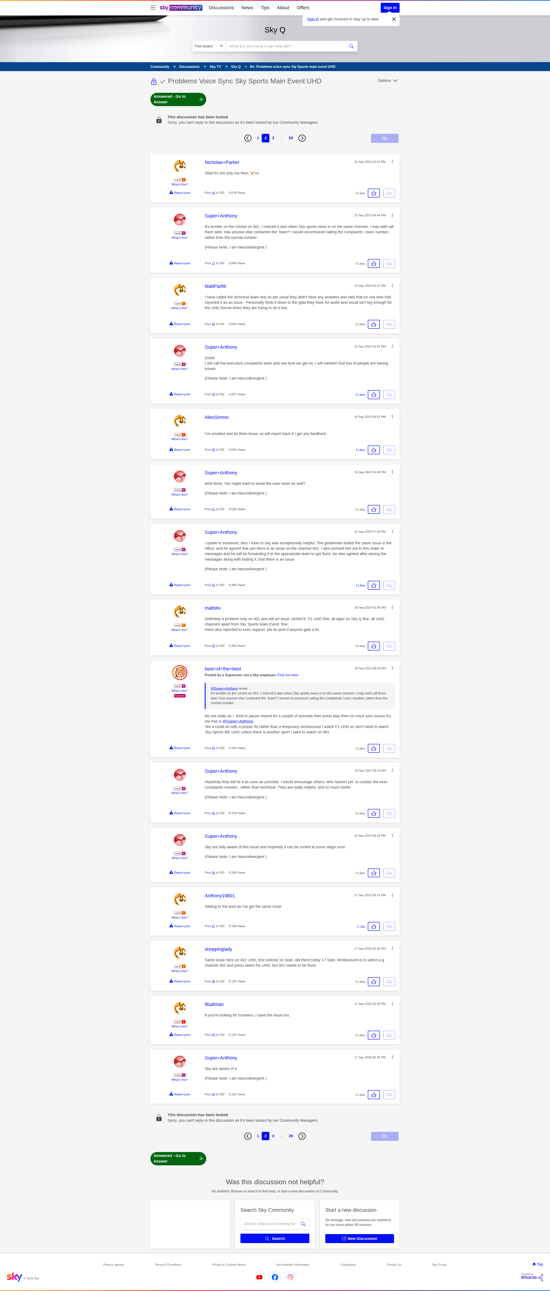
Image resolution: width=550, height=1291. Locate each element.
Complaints (348, 1264)
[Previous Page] (248, 138)
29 (213, 1034)
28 (213, 981)
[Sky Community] (181, 8)
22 (213, 585)
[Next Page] (302, 138)
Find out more (287, 675)
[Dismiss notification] (394, 19)
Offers (303, 7)
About (283, 7)
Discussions (221, 7)
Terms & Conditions (168, 1264)
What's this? (179, 184)
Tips (265, 7)
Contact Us (393, 1264)
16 (213, 192)
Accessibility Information (293, 1264)
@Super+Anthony (224, 688)
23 (213, 645)
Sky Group (439, 1264)
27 (213, 926)
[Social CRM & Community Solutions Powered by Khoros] (532, 1277)
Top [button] (540, 1264)
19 (213, 394)
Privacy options (113, 1264)
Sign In (390, 8)
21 (213, 509)
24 (213, 748)
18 (213, 324)
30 (213, 1094)
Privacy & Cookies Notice (229, 1264)
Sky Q (275, 29)
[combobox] (285, 46)
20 (291, 138)
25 (213, 813)
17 (213, 263)
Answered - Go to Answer (178, 99)
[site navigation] (153, 7)
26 (213, 872)
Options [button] (384, 80)
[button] (392, 162)
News (247, 7)
